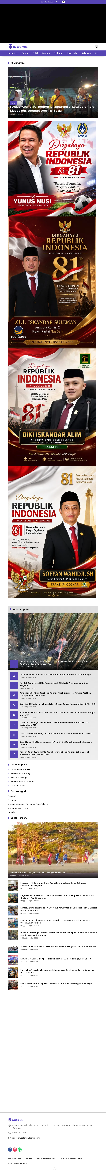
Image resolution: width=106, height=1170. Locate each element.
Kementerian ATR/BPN (21, 769)
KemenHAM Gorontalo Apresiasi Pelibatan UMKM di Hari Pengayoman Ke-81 (55, 959)
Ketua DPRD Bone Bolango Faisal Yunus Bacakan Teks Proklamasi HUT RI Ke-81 (56, 733)
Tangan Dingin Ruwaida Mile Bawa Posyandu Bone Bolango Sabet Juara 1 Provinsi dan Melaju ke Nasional (54, 753)
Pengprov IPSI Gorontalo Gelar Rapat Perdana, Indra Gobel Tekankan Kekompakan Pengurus (53, 884)
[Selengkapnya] (53, 1120)
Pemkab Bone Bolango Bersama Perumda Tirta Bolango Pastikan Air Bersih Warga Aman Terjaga (55, 921)
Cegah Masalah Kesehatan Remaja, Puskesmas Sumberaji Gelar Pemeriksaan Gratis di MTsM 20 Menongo (57, 896)
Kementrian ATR (18, 785)
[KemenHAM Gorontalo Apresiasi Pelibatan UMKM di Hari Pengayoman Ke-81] (13, 960)
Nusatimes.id (21, 1163)
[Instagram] (15, 1149)
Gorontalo (12, 796)
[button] (96, 46)
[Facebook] (10, 1149)
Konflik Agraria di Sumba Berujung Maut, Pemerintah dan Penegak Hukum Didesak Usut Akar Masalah (58, 909)
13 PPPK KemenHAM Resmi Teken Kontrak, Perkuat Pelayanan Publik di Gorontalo (58, 946)
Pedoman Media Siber (46, 1158)
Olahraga (12, 800)
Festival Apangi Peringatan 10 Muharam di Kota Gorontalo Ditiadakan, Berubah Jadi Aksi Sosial (52, 109)
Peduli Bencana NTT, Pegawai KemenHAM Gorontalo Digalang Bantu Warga (56, 984)
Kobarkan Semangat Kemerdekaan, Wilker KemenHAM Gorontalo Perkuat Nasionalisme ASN (54, 723)
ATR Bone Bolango (19, 777)
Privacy (63, 1158)
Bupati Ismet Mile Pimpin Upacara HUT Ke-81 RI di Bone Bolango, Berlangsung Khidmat (56, 743)
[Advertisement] (53, 23)
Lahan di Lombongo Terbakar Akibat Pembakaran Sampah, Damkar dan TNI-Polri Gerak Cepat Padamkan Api (58, 934)
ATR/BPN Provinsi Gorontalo (23, 781)
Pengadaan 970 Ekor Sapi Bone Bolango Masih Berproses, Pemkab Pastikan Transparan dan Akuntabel (55, 694)
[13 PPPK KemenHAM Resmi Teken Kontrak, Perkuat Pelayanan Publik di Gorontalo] (13, 947)
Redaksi (28, 1158)
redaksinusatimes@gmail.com (26, 1138)
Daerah (13, 103)
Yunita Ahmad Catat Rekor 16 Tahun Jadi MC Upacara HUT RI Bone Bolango (55, 674)
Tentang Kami (14, 1158)
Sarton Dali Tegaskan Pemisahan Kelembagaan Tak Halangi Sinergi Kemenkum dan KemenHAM (57, 971)
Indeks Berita (76, 1158)
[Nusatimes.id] (18, 46)
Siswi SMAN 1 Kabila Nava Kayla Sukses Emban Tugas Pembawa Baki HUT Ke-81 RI (58, 704)
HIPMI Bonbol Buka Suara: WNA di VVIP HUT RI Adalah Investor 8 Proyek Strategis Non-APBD (57, 713)
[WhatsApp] (20, 1149)
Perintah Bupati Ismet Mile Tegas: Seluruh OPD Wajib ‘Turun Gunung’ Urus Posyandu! (54, 684)
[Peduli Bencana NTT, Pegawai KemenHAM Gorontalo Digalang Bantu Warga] (13, 985)
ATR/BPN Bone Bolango (21, 773)
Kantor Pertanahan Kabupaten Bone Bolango (28, 804)
